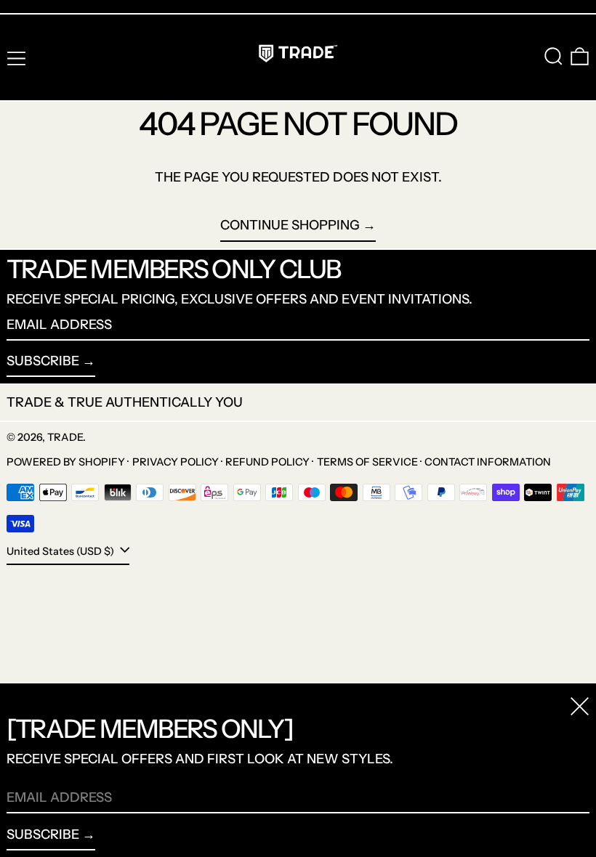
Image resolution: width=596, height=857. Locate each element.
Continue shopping (290, 225)
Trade (65, 437)
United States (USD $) (61, 551)
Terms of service (367, 461)
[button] (553, 56)
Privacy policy (175, 461)
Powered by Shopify (66, 461)
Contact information (487, 461)
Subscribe (43, 361)
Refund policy (267, 461)
